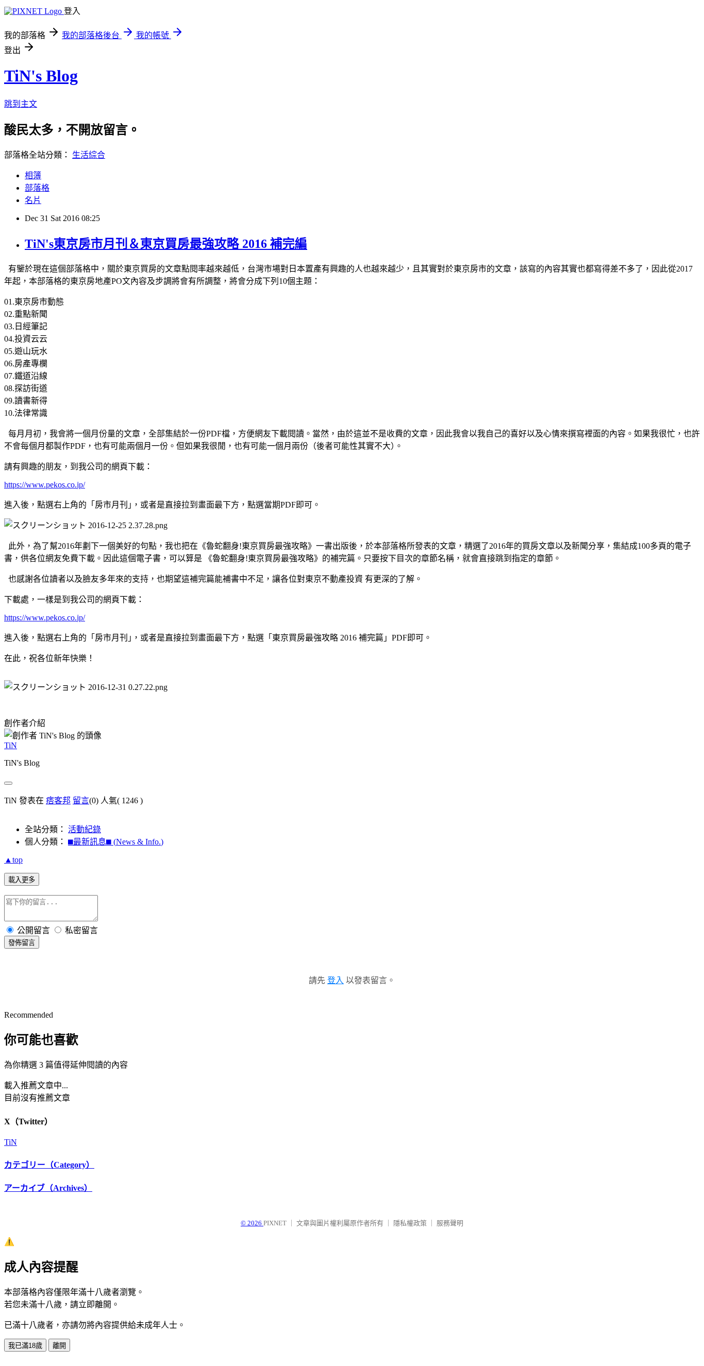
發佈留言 (21, 943)
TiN (10, 745)
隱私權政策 (410, 1223)
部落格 (37, 187)
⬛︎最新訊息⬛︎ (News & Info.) (115, 841)
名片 (33, 200)
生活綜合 (88, 154)
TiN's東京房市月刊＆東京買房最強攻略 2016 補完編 (166, 243)
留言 (81, 800)
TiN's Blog (41, 75)
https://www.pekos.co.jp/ (44, 484)
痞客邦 (58, 800)
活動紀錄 (84, 829)
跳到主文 (20, 103)
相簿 (33, 175)
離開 (59, 1346)
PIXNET (275, 1223)
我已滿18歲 (25, 1346)
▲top (13, 859)
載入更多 (21, 880)
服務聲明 (450, 1223)
